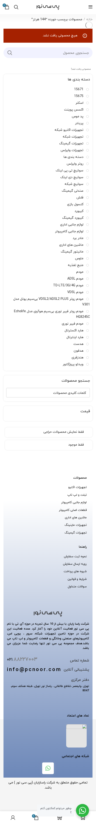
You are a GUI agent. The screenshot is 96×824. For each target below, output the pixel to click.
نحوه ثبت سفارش (75, 556)
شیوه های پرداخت (75, 571)
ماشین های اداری (76, 517)
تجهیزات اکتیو (77, 487)
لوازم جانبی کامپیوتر (74, 502)
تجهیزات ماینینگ (76, 524)
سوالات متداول (77, 586)
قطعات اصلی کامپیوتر (73, 509)
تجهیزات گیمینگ (76, 532)
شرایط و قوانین (77, 579)
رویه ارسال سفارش (75, 563)
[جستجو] (10, 52)
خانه (89, 19)
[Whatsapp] (48, 768)
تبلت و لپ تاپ (77, 494)
